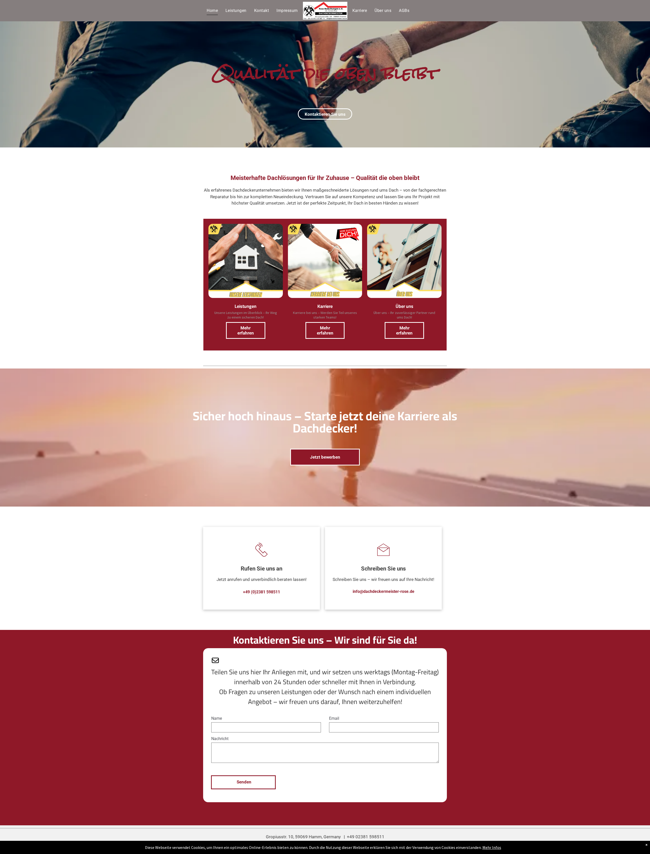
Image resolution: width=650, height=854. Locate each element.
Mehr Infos (491, 847)
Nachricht (220, 738)
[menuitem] (212, 10)
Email (334, 718)
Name (216, 718)
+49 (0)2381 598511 (261, 592)
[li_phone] (261, 558)
